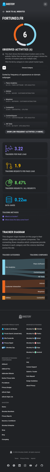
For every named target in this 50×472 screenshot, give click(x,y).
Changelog (5, 439)
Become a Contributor (9, 421)
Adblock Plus (6, 369)
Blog (3, 435)
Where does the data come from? (17, 220)
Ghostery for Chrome (34, 329)
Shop (3, 430)
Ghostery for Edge (33, 347)
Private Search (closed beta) (13, 333)
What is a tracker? (11, 216)
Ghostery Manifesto (8, 411)
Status (4, 407)
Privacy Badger (6, 387)
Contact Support (31, 367)
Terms (16, 458)
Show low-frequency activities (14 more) (25, 132)
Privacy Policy (24, 458)
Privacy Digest (8, 343)
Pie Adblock (5, 383)
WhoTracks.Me (9, 338)
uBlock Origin (6, 392)
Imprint (33, 458)
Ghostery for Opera (33, 343)
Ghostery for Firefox (33, 333)
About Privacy (30, 385)
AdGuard (4, 364)
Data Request (30, 376)
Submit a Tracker (31, 371)
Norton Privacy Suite (8, 378)
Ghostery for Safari (33, 338)
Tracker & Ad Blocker (10, 329)
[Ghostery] (8, 4)
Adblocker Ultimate (8, 373)
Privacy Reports (7, 416)
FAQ (27, 362)
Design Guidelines (32, 381)
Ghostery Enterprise (8, 425)
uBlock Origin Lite (7, 397)
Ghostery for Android (34, 352)
